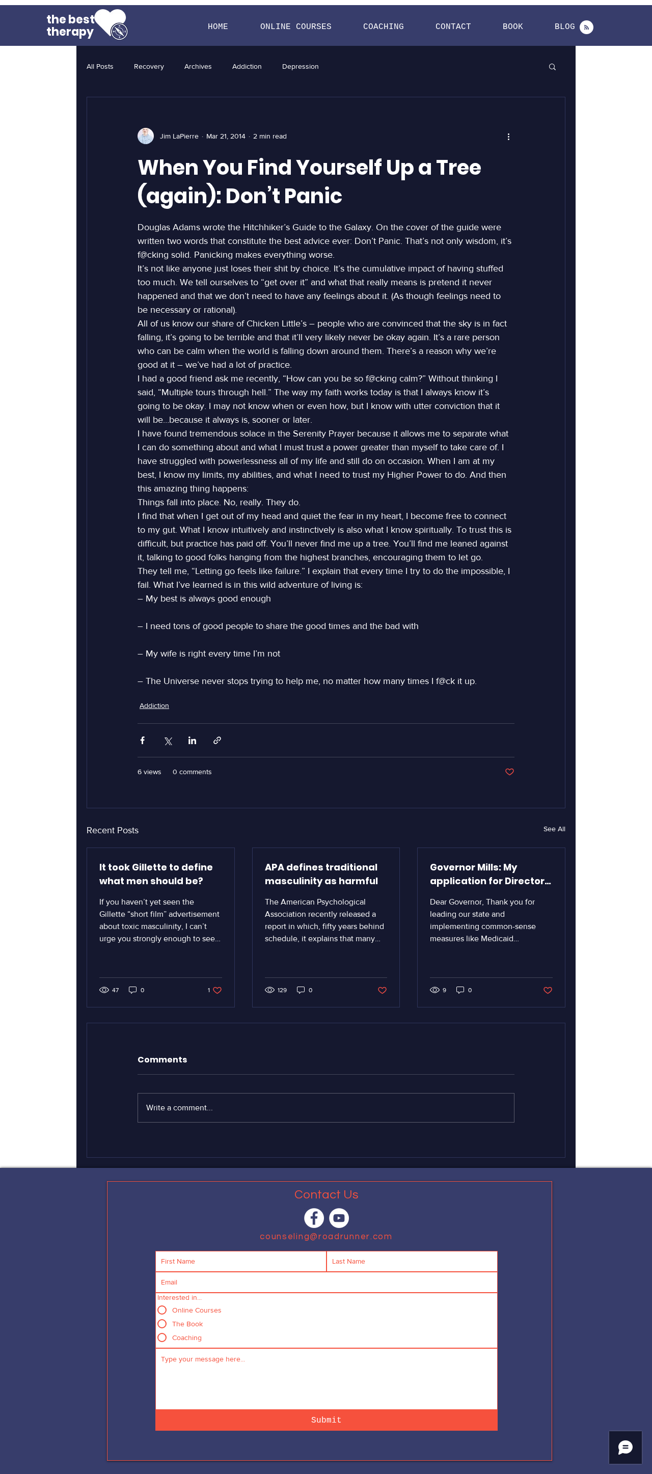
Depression (300, 66)
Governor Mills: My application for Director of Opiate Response (487, 874)
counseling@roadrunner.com (326, 1236)
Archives (198, 66)
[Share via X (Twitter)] (167, 740)
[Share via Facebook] (142, 740)
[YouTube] (339, 1218)
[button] (295, 27)
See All (554, 829)
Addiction (247, 66)
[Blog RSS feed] (586, 27)
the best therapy (70, 26)
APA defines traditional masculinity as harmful (321, 874)
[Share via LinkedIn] (192, 740)
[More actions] (508, 136)
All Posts (100, 66)
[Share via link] (217, 740)
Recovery (149, 66)
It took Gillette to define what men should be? (156, 874)
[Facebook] (314, 1218)
